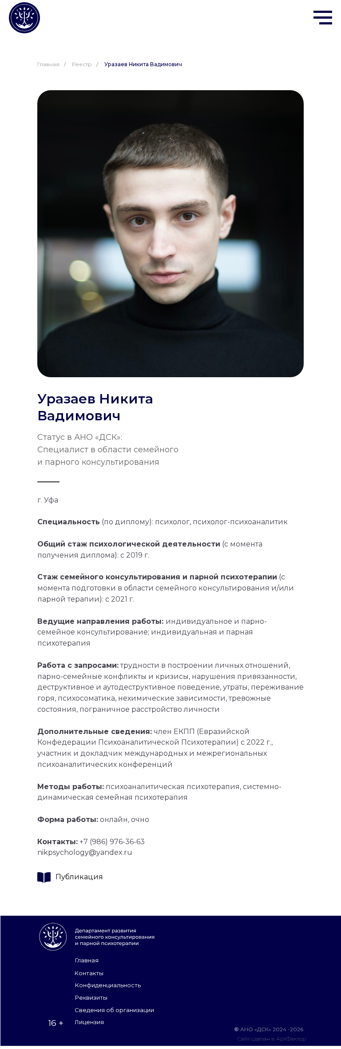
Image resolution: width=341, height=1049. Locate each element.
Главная (48, 64)
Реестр (82, 64)
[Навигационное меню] (322, 18)
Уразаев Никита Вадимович (143, 64)
